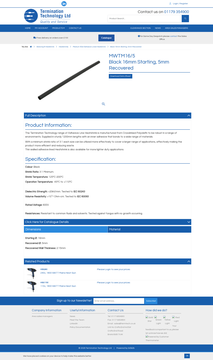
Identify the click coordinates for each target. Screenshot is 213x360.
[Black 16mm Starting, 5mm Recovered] (65, 80)
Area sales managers (176, 28)
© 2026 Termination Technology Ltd (95, 348)
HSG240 (43, 269)
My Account (41, 28)
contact (173, 36)
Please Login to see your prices (113, 269)
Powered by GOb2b (125, 348)
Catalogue (106, 38)
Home (28, 28)
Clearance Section (140, 28)
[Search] (185, 18)
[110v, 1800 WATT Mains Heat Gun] (32, 286)
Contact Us (75, 28)
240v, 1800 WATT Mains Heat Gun (58, 273)
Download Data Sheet (120, 76)
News (158, 28)
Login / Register (180, 4)
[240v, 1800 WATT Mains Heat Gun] (32, 273)
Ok (187, 356)
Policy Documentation (80, 327)
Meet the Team (77, 320)
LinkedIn (74, 324)
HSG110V (44, 283)
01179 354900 (176, 12)
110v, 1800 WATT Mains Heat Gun (58, 286)
